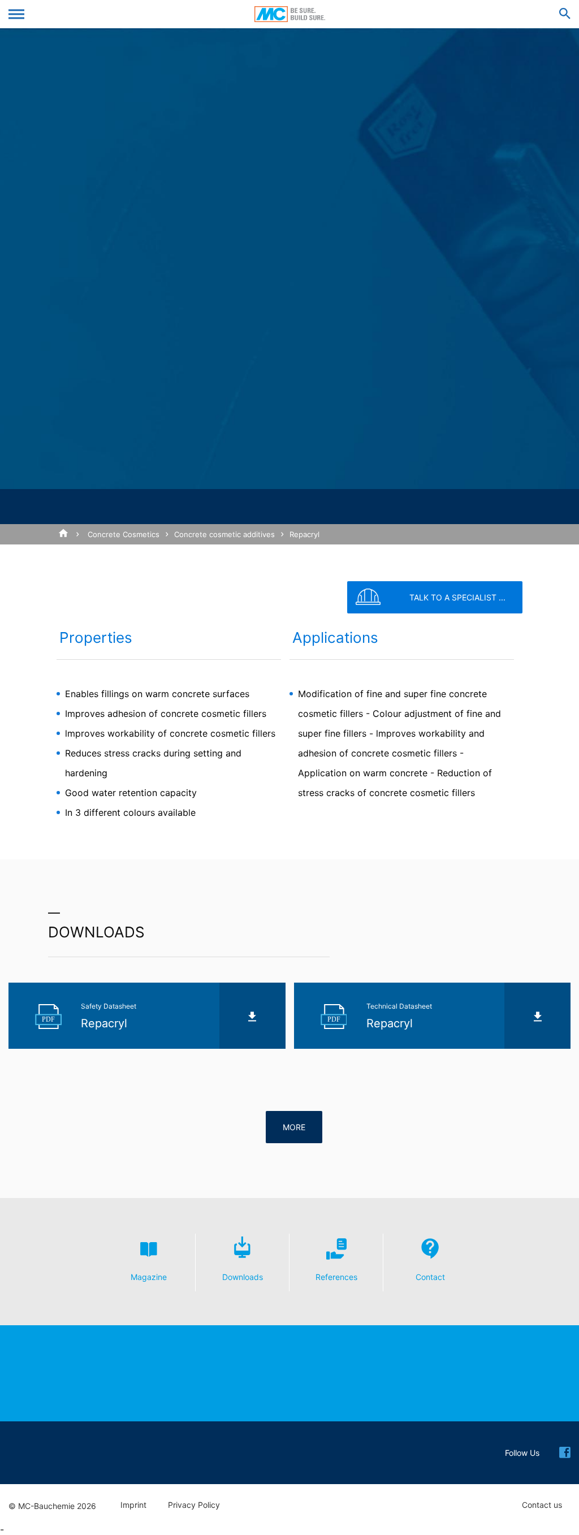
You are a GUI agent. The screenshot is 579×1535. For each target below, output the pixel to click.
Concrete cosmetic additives (224, 534)
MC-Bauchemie (289, 14)
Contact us (542, 1505)
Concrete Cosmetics (123, 534)
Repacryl (304, 534)
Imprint (133, 1505)
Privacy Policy (194, 1505)
